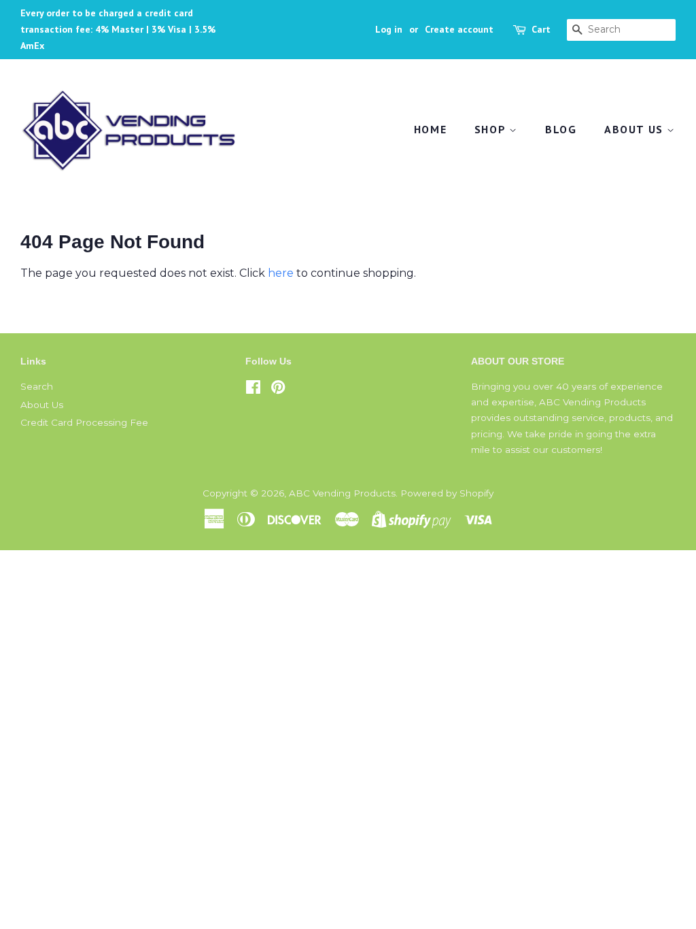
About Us (635, 129)
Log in (388, 29)
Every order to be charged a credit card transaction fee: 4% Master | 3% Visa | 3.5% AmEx (117, 29)
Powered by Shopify (446, 493)
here (281, 273)
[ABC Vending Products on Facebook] (253, 389)
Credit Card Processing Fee (84, 422)
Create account (459, 29)
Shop (491, 129)
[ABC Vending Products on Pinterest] (278, 389)
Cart (541, 29)
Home (430, 129)
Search (36, 386)
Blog (560, 129)
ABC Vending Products (342, 493)
